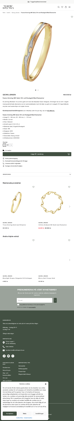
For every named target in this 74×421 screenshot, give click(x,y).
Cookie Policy (19, 417)
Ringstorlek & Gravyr (24, 374)
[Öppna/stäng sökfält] (58, 7)
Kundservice (6, 367)
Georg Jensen (15, 12)
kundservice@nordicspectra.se (15, 350)
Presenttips (22, 371)
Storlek (5, 142)
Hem (4, 12)
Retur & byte (6, 370)
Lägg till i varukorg (37, 154)
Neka (24, 413)
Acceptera (9, 413)
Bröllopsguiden (22, 368)
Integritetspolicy (28, 417)
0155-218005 (9, 346)
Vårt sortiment (7, 380)
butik (8, 12)
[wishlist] (62, 7)
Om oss (5, 378)
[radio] (4, 145)
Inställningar (39, 413)
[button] (46, 384)
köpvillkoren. (51, 110)
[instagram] (8, 356)
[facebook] (4, 356)
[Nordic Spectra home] (8, 7)
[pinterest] (12, 356)
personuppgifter (32, 307)
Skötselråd (21, 366)
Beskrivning (7, 174)
